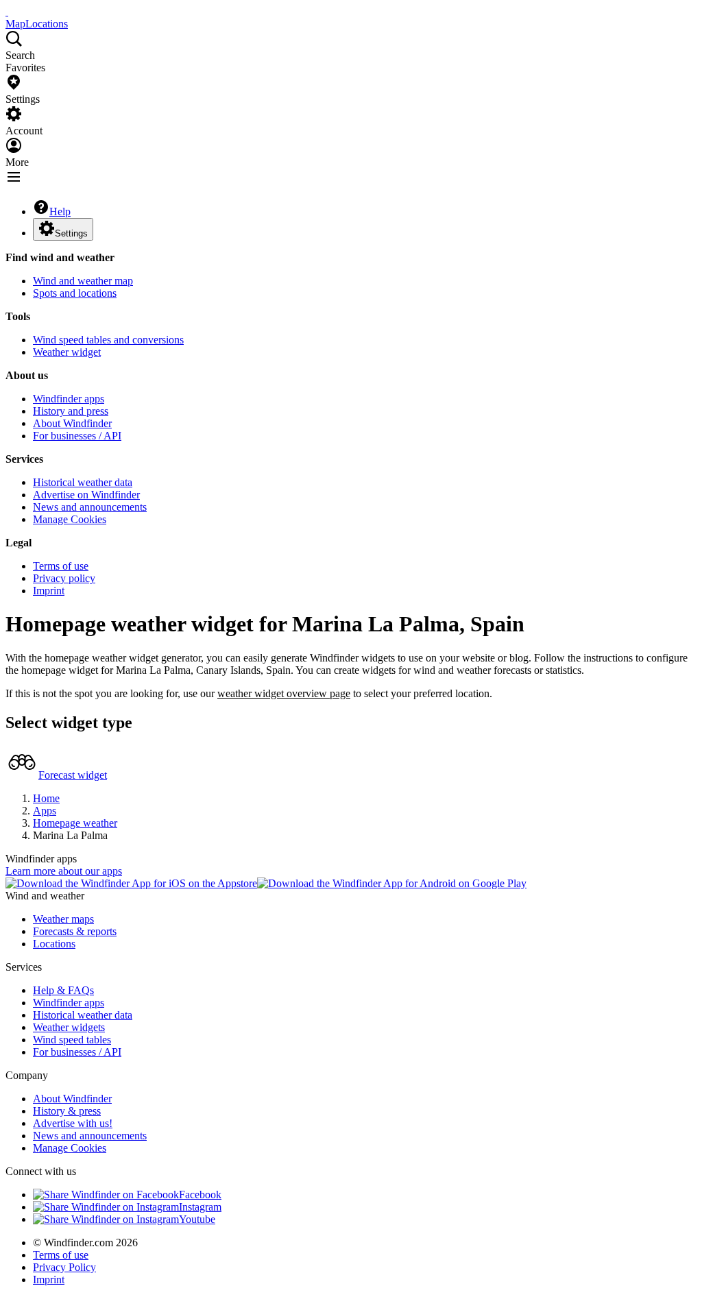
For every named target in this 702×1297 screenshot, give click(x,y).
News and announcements (90, 507)
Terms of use (60, 566)
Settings (71, 233)
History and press (70, 411)
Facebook (200, 1194)
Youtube (197, 1219)
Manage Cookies (69, 519)
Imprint (48, 590)
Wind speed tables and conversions (108, 340)
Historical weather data (82, 482)
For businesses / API (77, 435)
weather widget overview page (283, 693)
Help (60, 211)
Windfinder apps (68, 398)
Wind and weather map (83, 281)
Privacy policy (64, 578)
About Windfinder (72, 423)
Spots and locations (75, 293)
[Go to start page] (6, 11)
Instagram (200, 1207)
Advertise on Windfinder (86, 494)
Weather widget (67, 352)
